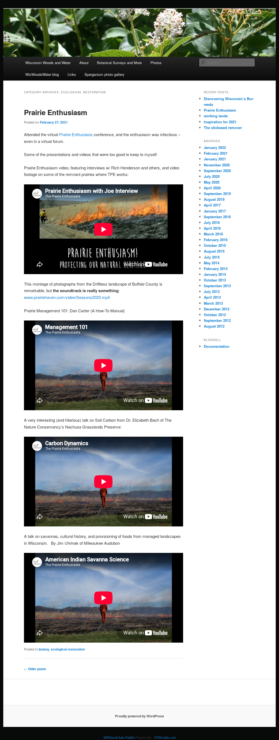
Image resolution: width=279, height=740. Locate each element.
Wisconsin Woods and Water (48, 62)
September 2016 (217, 216)
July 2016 (212, 222)
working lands (216, 115)
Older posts (35, 668)
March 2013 (213, 303)
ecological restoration (68, 649)
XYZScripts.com (165, 737)
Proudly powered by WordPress (139, 716)
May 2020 (211, 182)
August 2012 (214, 326)
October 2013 (215, 280)
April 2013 (212, 297)
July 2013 (212, 291)
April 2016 (212, 228)
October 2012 (215, 314)
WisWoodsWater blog (42, 74)
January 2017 (215, 211)
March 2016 (213, 233)
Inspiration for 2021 (220, 121)
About (84, 62)
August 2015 (214, 251)
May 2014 (211, 262)
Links (72, 74)
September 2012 (217, 320)
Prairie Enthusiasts (76, 134)
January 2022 (215, 147)
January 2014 (215, 274)
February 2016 (216, 239)
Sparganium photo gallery (104, 74)
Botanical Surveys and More (119, 62)
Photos (156, 62)
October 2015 (215, 245)
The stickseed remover (223, 127)
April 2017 (212, 205)
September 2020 (217, 170)
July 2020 (212, 176)
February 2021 (216, 153)
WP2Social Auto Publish (119, 737)
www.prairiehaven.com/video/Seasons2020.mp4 (67, 297)
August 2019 (214, 199)
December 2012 (216, 308)
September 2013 (217, 285)
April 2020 (212, 187)
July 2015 (212, 257)
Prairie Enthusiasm (55, 112)
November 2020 (217, 164)
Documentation (216, 346)
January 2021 (215, 158)
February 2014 (216, 268)
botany (44, 649)
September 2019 (217, 193)
